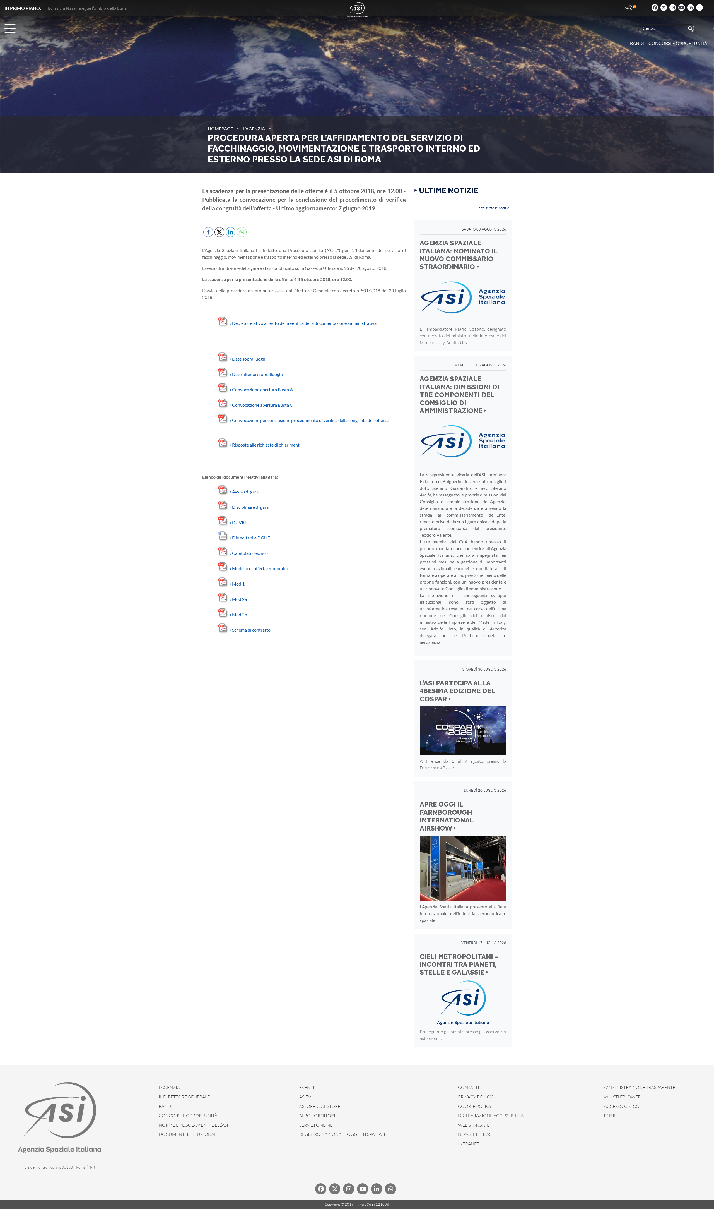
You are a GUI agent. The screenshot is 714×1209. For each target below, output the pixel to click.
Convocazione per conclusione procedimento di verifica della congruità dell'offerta (309, 420)
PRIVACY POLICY (475, 1097)
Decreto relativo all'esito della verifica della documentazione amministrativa (303, 323)
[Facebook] (655, 7)
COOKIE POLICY (475, 1106)
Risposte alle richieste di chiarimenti (265, 444)
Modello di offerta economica (258, 568)
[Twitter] (663, 7)
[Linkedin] (690, 7)
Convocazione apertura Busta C (261, 404)
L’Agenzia (254, 128)
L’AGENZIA (169, 1087)
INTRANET (468, 1143)
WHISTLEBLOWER (622, 1097)
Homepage (220, 128)
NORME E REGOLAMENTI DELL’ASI (193, 1125)
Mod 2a (238, 599)
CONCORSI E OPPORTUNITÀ (188, 1115)
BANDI (165, 1106)
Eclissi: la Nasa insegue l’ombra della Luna (87, 8)
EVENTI (306, 1087)
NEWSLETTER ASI (475, 1134)
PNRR (610, 1115)
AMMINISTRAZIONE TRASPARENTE (639, 1087)
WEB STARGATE (473, 1125)
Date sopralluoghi (247, 358)
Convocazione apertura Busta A (261, 389)
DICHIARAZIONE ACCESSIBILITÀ (491, 1115)
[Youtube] (681, 7)
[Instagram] (672, 7)
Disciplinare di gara (249, 507)
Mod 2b (238, 614)
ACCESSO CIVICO (622, 1106)
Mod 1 (237, 583)
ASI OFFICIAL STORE (319, 1106)
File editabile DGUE (249, 537)
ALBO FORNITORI (317, 1115)
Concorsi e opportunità (677, 43)
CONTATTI (468, 1087)
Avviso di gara (244, 491)
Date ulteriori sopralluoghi (256, 374)
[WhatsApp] (699, 7)
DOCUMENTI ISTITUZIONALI (188, 1134)
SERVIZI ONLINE (315, 1125)
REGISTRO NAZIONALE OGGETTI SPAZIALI (342, 1134)
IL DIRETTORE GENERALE (184, 1097)
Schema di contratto (250, 629)
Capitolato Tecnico (248, 553)
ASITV (305, 1097)
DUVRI (237, 522)
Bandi (637, 43)
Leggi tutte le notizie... (494, 208)
